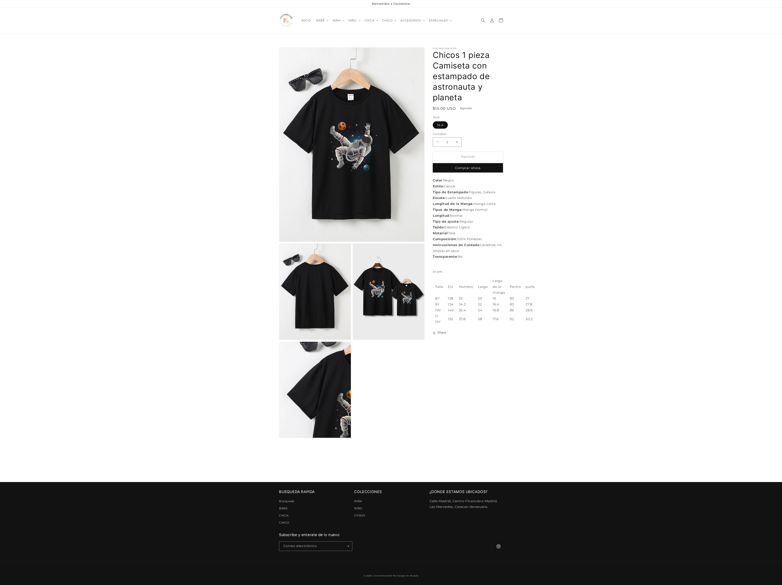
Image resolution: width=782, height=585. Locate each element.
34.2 (462, 304)
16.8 (496, 310)
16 (494, 298)
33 (461, 298)
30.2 (529, 319)
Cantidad (439, 133)
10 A (440, 125)
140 (451, 310)
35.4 (462, 310)
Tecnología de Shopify (405, 575)
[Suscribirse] (347, 546)
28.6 (529, 310)
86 (512, 310)
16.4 (496, 304)
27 (527, 298)
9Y (437, 304)
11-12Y (438, 319)
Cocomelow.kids (382, 575)
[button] (322, 20)
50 (480, 298)
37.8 (462, 319)
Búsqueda (286, 501)
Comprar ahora (468, 168)
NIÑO (358, 508)
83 (512, 304)
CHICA (284, 515)
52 (480, 304)
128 (450, 298)
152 (450, 319)
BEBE (283, 508)
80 (512, 298)
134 (451, 304)
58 (480, 319)
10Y (438, 310)
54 (480, 310)
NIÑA (358, 501)
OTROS (359, 515)
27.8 (529, 304)
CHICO (284, 522)
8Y (437, 298)
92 (512, 319)
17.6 (496, 319)
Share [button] (441, 332)
